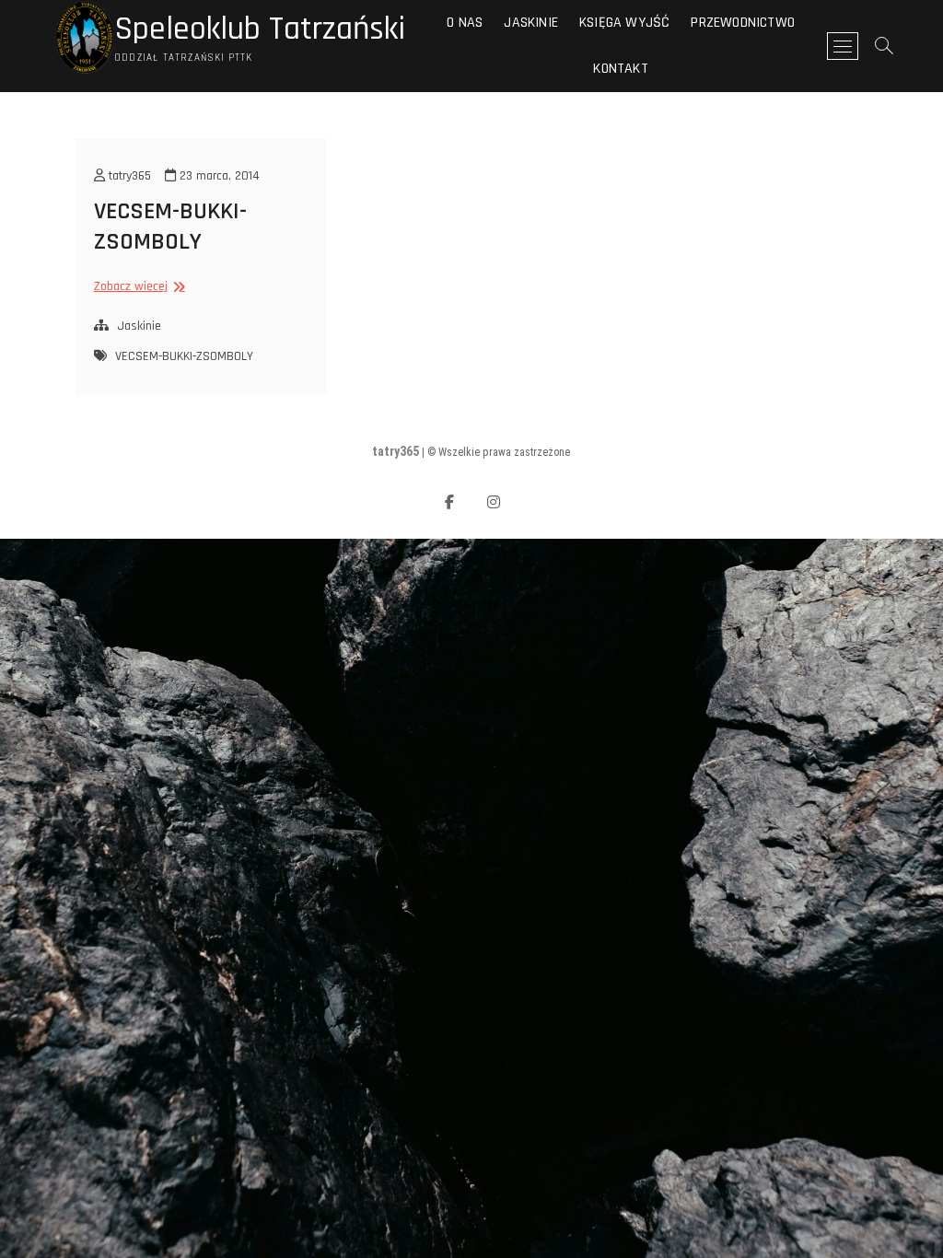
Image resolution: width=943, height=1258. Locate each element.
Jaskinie (531, 22)
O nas (465, 22)
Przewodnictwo (743, 22)
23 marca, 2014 (218, 176)
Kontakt (620, 68)
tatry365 (128, 176)
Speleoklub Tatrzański (259, 29)
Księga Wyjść (624, 22)
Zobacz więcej (137, 287)
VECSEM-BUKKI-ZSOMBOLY (170, 226)
